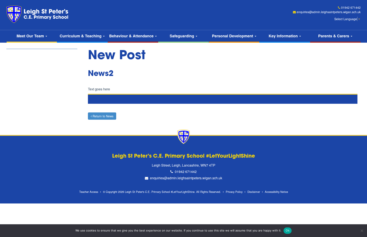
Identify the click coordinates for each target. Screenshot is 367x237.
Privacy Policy (234, 192)
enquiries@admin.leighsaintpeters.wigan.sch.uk (329, 12)
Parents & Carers (334, 36)
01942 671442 (351, 7)
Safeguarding (182, 36)
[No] (362, 231)
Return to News (102, 116)
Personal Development (233, 36)
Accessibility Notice (276, 192)
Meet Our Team (31, 36)
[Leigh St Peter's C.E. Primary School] (38, 14)
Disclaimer (253, 192)
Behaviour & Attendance (132, 36)
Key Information (284, 36)
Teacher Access (88, 192)
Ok (287, 230)
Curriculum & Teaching (81, 36)
